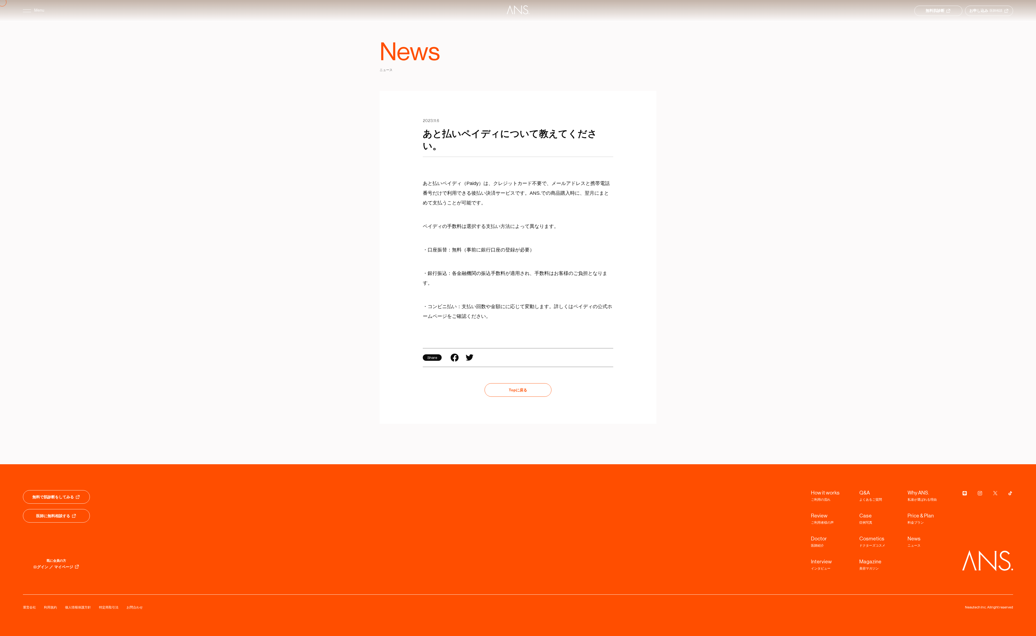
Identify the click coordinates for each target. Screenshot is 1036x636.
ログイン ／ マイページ (53, 567)
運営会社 (29, 607)
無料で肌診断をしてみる (53, 497)
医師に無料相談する (53, 516)
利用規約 (50, 607)
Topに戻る (518, 390)
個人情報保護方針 (78, 607)
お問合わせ (135, 607)
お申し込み (986, 10)
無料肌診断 (935, 10)
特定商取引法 (108, 607)
